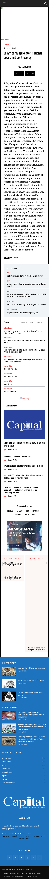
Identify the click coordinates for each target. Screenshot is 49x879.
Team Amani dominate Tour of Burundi (18, 456)
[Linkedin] (21, 857)
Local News (10, 301)
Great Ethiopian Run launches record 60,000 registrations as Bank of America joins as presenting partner (21, 490)
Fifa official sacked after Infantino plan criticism (23, 466)
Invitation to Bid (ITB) (10, 392)
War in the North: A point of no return (31, 680)
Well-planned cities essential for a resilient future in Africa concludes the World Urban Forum (27, 295)
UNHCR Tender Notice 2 (10, 376)
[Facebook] (16, 73)
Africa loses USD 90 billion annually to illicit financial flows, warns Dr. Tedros (24, 341)
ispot (8, 273)
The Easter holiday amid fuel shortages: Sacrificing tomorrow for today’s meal (31, 714)
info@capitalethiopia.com (21, 833)
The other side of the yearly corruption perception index (36, 649)
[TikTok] (33, 857)
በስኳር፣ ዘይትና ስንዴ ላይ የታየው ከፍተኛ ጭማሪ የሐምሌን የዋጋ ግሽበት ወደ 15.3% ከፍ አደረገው (23, 332)
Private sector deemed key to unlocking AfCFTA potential (26, 304)
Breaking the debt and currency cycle (31, 668)
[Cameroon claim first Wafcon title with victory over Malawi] (24, 424)
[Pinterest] (27, 73)
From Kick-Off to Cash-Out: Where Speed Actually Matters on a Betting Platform (23, 476)
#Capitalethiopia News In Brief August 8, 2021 (22, 313)
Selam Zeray (15, 258)
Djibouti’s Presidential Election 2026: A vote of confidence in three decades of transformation (32, 727)
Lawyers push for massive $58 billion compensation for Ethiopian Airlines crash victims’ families (31, 739)
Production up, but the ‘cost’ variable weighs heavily (25, 276)
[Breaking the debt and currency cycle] (9, 671)
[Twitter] (21, 73)
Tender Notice (8, 384)
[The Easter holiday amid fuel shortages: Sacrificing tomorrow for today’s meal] (9, 715)
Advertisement (27, 322)
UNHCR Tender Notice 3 (10, 369)
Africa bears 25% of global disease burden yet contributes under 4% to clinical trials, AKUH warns (24, 360)
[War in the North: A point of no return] (9, 683)
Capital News (8, 337)
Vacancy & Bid (8, 366)
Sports (6, 45)
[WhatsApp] (32, 73)
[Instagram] (15, 857)
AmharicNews (8, 328)
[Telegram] (27, 857)
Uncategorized (12, 309)
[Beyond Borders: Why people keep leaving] (9, 696)
